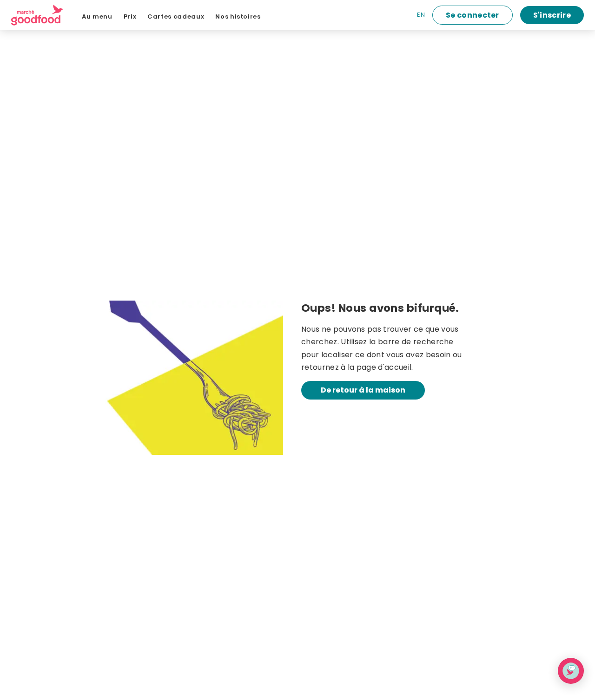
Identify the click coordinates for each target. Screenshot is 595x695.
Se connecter (472, 15)
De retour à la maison (363, 390)
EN (421, 14)
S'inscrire (552, 15)
